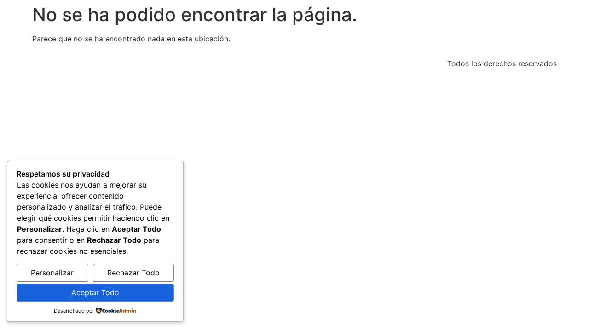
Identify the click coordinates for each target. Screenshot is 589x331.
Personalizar (52, 272)
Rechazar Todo (133, 272)
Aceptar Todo (95, 292)
